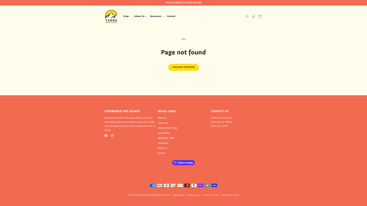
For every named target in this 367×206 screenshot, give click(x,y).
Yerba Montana (142, 195)
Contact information (230, 195)
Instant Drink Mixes (167, 128)
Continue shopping (183, 67)
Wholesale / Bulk (166, 138)
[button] (127, 16)
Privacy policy (194, 195)
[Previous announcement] (106, 2)
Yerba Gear (163, 143)
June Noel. (165, 195)
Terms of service (210, 195)
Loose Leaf (163, 123)
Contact (162, 153)
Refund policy (179, 195)
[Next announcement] (261, 2)
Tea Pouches (164, 133)
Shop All (162, 118)
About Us (162, 148)
